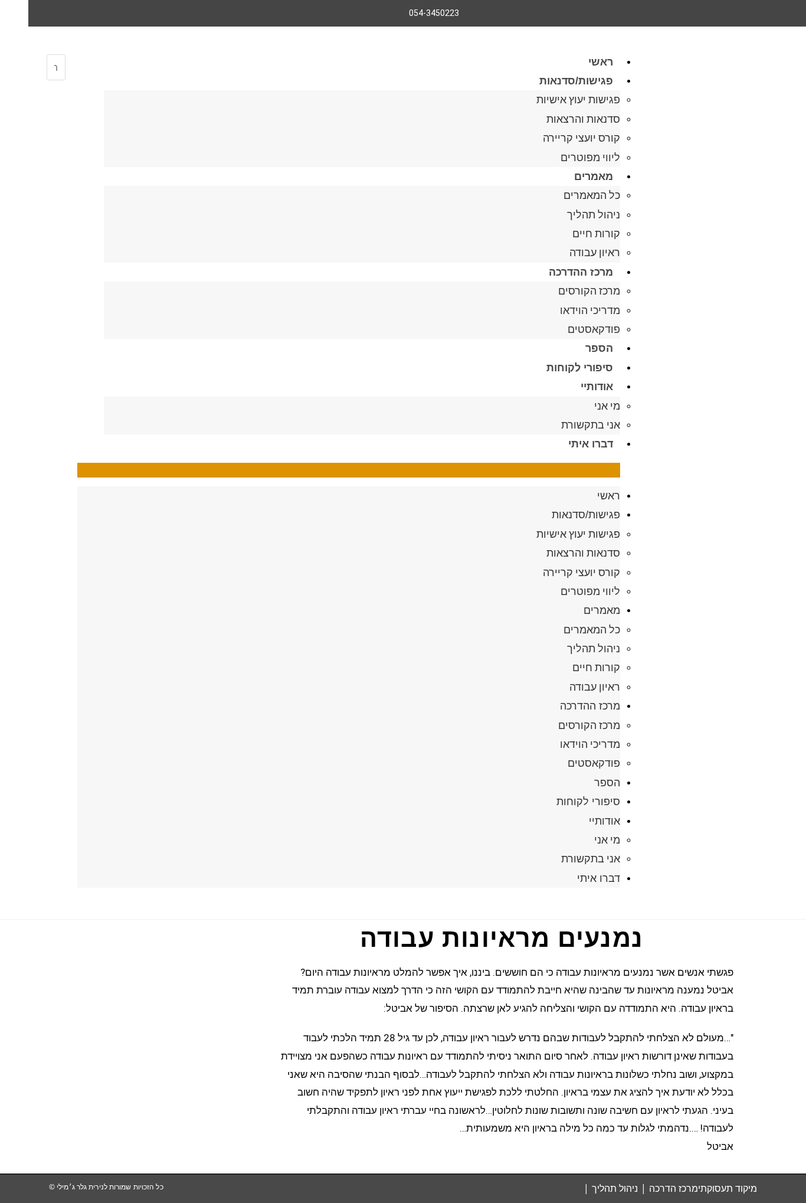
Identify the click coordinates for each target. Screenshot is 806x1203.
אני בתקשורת (590, 425)
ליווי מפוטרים (590, 157)
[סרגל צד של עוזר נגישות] (14, 14)
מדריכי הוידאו (590, 310)
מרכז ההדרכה (581, 272)
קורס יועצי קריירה (581, 138)
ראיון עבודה (594, 252)
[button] (348, 470)
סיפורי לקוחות (579, 368)
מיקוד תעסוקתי (727, 1188)
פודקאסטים (594, 329)
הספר (599, 348)
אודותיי (597, 387)
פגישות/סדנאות (576, 81)
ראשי (600, 62)
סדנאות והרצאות (583, 119)
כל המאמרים (591, 195)
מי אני (607, 406)
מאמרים (593, 176)
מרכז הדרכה (673, 1188)
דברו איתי (590, 444)
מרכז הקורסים (589, 291)
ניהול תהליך (593, 214)
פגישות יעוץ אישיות (578, 99)
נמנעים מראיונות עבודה (501, 938)
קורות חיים (596, 233)
